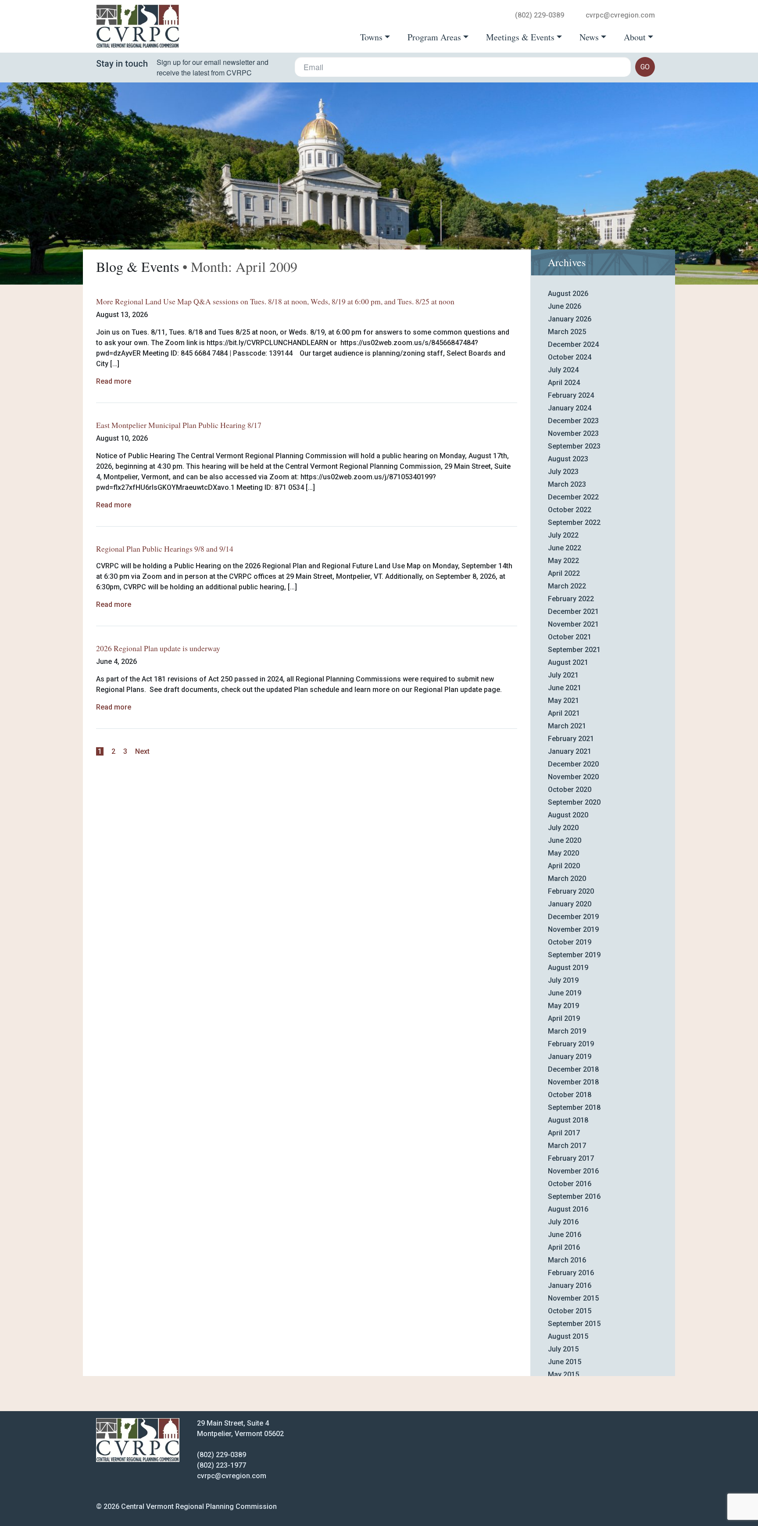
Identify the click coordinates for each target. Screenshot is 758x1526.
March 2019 (567, 1031)
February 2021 (571, 738)
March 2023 (567, 484)
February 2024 (571, 395)
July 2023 (563, 471)
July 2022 (563, 535)
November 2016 (573, 1171)
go (645, 67)
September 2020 (574, 802)
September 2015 (574, 1323)
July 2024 (563, 370)
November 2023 (573, 433)
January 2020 (569, 904)
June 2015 (564, 1362)
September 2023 (574, 446)
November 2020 (573, 777)
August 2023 (568, 459)
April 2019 (564, 1018)
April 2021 (564, 713)
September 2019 (574, 955)
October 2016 (569, 1184)
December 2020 (573, 764)
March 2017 (567, 1145)
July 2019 (563, 980)
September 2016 (574, 1196)
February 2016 (571, 1273)
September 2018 (574, 1107)
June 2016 (564, 1234)
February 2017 (571, 1158)
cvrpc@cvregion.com (620, 15)
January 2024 (569, 408)
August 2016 (568, 1209)
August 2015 (568, 1336)
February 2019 (571, 1044)
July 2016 (563, 1222)
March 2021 (567, 726)
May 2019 (563, 1006)
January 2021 (569, 751)
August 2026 (568, 293)
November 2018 (573, 1082)
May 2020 (563, 853)
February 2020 (571, 891)
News (589, 37)
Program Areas (434, 37)
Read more (113, 381)
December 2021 (573, 611)
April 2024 (564, 382)
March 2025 (567, 332)
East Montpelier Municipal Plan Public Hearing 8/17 (178, 425)
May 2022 (563, 560)
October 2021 (569, 637)
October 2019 (569, 942)
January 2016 (569, 1285)
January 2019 (569, 1056)
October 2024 (569, 357)
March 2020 (567, 878)
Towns (371, 37)
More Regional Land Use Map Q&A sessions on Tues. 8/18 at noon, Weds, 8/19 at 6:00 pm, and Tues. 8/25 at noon (275, 301)
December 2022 (573, 497)
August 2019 (568, 967)
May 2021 (563, 700)
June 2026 (564, 306)
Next (142, 751)
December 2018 (573, 1069)
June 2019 (564, 993)
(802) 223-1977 (221, 1465)
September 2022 (574, 522)
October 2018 (569, 1095)
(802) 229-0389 (539, 15)
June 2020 (564, 840)
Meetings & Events (520, 37)
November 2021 (573, 624)
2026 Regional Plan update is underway (158, 648)
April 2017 (564, 1133)
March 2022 (567, 586)
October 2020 (569, 789)
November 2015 (573, 1298)
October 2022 (569, 510)
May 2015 (563, 1374)
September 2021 (574, 649)
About (635, 37)
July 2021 (563, 675)
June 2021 (564, 688)
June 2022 (564, 548)
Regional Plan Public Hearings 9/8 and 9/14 (164, 548)
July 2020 (563, 828)
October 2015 (569, 1311)
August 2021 (568, 662)
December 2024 (573, 344)
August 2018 (568, 1120)
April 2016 (564, 1247)
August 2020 (568, 815)
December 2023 (573, 421)
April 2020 (564, 866)
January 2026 (569, 319)
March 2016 (567, 1260)
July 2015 (563, 1349)
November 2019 (573, 929)
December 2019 (573, 917)
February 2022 (571, 599)
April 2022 (564, 573)
